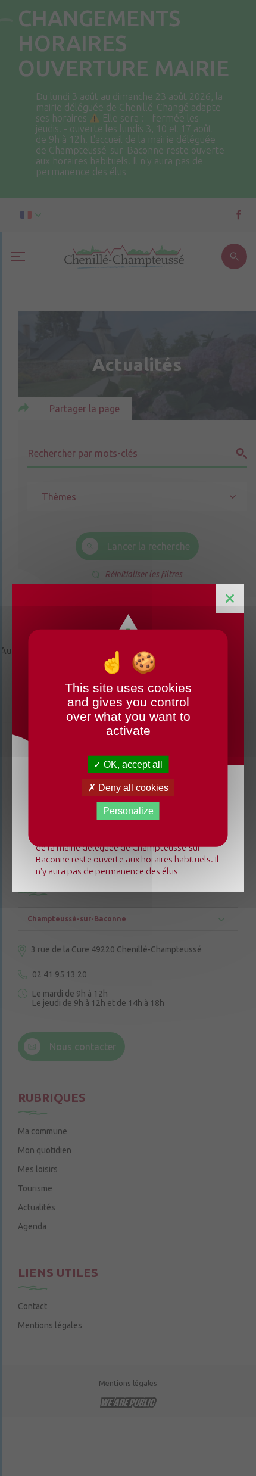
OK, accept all (132, 764)
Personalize (128, 811)
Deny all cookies (132, 788)
